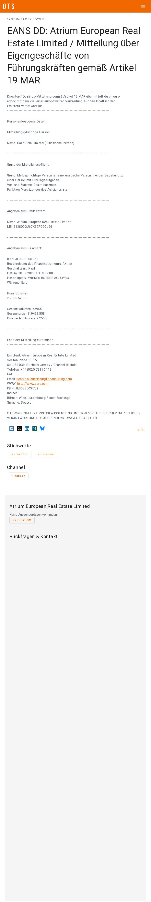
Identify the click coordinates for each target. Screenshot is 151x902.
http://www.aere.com (33, 384)
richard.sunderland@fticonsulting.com (44, 379)
